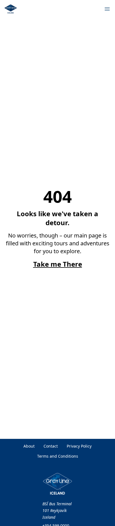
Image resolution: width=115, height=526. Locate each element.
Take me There (57, 264)
